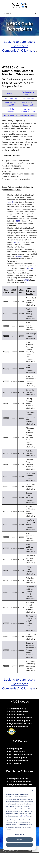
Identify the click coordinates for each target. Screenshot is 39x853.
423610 (30, 268)
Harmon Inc (10, 93)
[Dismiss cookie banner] (32, 790)
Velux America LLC (10, 115)
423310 (19, 221)
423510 (10, 202)
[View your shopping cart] (36, 13)
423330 (19, 256)
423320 (17, 242)
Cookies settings (19, 834)
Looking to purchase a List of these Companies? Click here (18, 46)
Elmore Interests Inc (27, 115)
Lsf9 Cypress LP (28, 98)
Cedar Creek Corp (10, 98)
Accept (19, 839)
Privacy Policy (25, 816)
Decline (19, 845)
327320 (26, 280)
